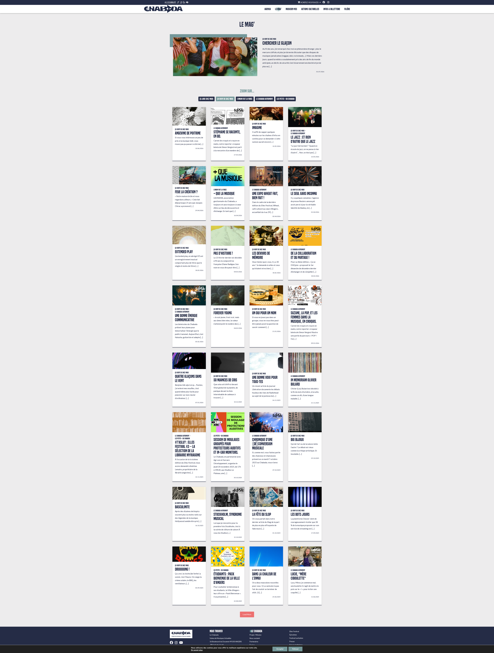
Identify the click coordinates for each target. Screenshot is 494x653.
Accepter (280, 649)
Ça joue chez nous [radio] (206, 99)
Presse (291, 641)
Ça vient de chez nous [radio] (225, 99)
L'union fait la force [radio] (244, 99)
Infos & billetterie (331, 9)
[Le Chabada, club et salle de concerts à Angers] (163, 9)
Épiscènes (293, 635)
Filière (347, 9)
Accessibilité (170, 2)
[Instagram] (328, 2)
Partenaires (254, 642)
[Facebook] (324, 2)
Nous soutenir (255, 638)
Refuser (295, 649)
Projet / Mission (255, 635)
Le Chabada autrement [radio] (264, 99)
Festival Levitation (296, 638)
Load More (247, 614)
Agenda (267, 9)
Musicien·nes (291, 9)
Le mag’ (278, 9)
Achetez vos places (309, 2)
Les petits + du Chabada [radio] (285, 99)
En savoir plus (197, 650)
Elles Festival (294, 631)
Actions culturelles (310, 9)
